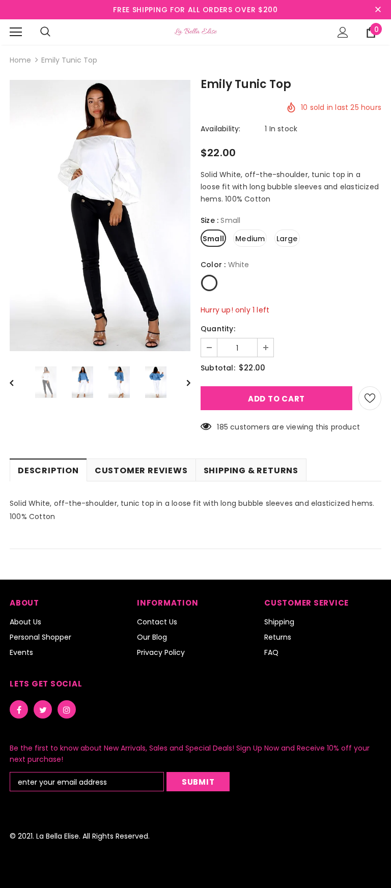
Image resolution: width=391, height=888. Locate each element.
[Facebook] (19, 709)
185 (222, 427)
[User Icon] (343, 32)
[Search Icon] (45, 32)
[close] (378, 10)
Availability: (221, 129)
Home (20, 60)
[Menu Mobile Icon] (16, 32)
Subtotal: (218, 368)
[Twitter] (43, 709)
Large (287, 239)
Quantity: (218, 329)
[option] (100, 215)
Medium (250, 239)
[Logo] (195, 31)
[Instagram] (67, 709)
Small (213, 239)
